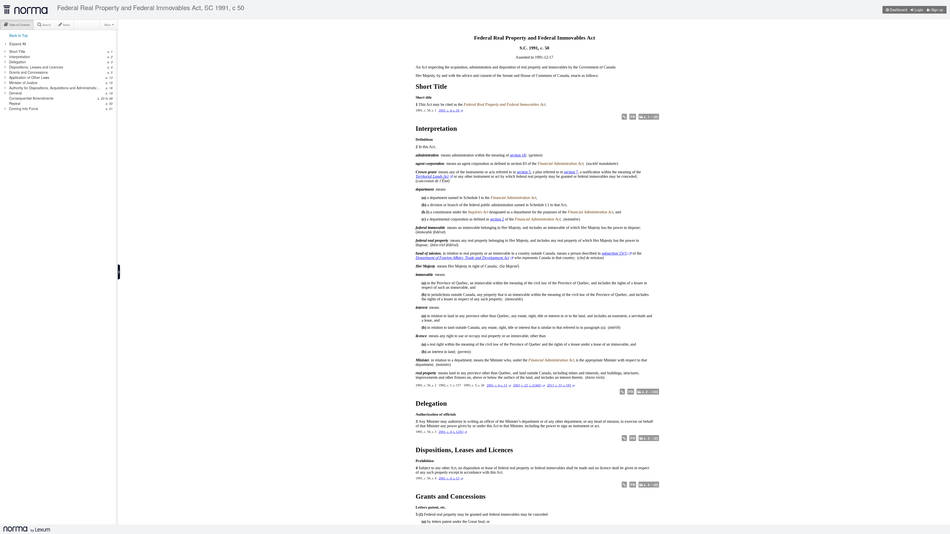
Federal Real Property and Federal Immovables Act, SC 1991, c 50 (150, 7)
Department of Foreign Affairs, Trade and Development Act (462, 258)
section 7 (571, 172)
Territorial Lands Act (432, 176)
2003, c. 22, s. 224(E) (527, 385)
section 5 (524, 172)
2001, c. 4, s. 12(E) (451, 432)
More (107, 25)
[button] (119, 272)
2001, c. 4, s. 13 (449, 478)
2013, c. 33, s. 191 (559, 385)
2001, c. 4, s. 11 (497, 385)
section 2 (497, 219)
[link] (56, 51)
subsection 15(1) (614, 253)
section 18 (518, 155)
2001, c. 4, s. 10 (449, 110)
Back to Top (18, 35)
